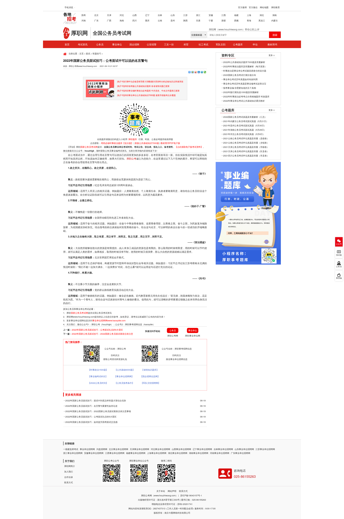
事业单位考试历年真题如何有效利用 (240, 79)
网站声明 (172, 491)
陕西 (185, 20)
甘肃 (198, 20)
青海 (249, 20)
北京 (96, 15)
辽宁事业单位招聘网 (202, 449)
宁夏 (211, 20)
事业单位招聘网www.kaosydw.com (109, 320)
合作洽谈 (68, 477)
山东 (173, 15)
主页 (81, 53)
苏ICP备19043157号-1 (191, 495)
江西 (223, 15)
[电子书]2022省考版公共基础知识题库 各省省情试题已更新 (143, 86)
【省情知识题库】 (150, 369)
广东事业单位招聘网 (240, 453)
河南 (83, 20)
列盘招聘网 (101, 449)
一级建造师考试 (70, 449)
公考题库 (238, 44)
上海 (249, 15)
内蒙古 (274, 20)
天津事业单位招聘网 (139, 449)
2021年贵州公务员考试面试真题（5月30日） (244, 125)
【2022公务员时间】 (98, 382)
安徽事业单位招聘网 (93, 453)
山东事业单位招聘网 (244, 449)
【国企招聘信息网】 (150, 376)
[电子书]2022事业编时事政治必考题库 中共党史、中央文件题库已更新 (148, 90)
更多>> (272, 55)
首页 (67, 44)
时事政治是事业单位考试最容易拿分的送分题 (244, 70)
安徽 (211, 15)
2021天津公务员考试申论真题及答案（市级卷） (246, 147)
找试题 (339, 255)
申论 (255, 44)
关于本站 (160, 491)
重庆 (147, 20)
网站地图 (264, 7)
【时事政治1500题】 (98, 369)
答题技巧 (96, 53)
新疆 (223, 20)
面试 (88, 53)
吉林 (160, 15)
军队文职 (220, 44)
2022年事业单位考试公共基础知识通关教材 (244, 100)
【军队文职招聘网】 (150, 382)
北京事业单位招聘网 (118, 449)
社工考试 (203, 44)
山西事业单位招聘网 (181, 449)
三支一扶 (169, 44)
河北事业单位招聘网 (160, 449)
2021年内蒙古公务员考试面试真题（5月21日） (245, 121)
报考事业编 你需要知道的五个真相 (239, 87)
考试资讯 (82, 44)
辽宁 (147, 15)
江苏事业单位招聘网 (265, 449)
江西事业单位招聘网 (114, 453)
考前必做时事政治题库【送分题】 (117, 143)
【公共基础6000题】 (125, 369)
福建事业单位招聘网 (135, 453)
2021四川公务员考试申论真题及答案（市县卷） (246, 155)
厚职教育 (275, 7)
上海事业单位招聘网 (156, 453)
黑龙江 (262, 20)
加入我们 (68, 471)
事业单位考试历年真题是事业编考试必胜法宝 (244, 83)
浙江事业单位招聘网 (73, 453)
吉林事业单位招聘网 (223, 449)
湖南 (274, 15)
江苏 (185, 15)
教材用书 (272, 44)
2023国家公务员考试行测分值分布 (239, 75)
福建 (236, 15)
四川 (134, 20)
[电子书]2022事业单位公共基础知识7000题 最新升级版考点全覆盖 (146, 95)
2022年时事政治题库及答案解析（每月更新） (245, 66)
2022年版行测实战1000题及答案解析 (241, 92)
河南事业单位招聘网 (219, 453)
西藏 (236, 20)
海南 (122, 20)
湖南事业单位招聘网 (198, 453)
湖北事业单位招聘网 (177, 453)
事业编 (339, 278)
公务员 (99, 44)
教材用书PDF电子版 (170, 143)
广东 (96, 20)
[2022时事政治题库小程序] (100, 81)
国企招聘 (134, 44)
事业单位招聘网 (87, 449)
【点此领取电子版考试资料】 (189, 146)
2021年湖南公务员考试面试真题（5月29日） (244, 129)
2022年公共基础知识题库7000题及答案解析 (244, 62)
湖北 (262, 15)
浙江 (198, 15)
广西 (109, 20)
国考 (83, 15)
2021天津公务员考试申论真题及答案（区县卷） (246, 151)
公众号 (339, 244)
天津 (109, 15)
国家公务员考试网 (89, 146)
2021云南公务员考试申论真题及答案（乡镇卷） (246, 142)
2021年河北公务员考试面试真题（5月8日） (244, 134)
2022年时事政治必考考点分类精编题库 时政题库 (246, 96)
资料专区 (227, 55)
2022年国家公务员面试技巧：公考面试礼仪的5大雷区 (97, 329)
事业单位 (117, 44)
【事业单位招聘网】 (124, 376)
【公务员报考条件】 (124, 382)
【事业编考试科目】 (98, 376)
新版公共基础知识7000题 (147, 143)
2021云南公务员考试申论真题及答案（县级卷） (246, 138)
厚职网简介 (69, 466)
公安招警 (151, 44)
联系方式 (68, 482)
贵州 (173, 20)
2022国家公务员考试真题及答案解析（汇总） (245, 116)
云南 (160, 20)
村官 (186, 44)
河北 (122, 15)
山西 (134, 15)
